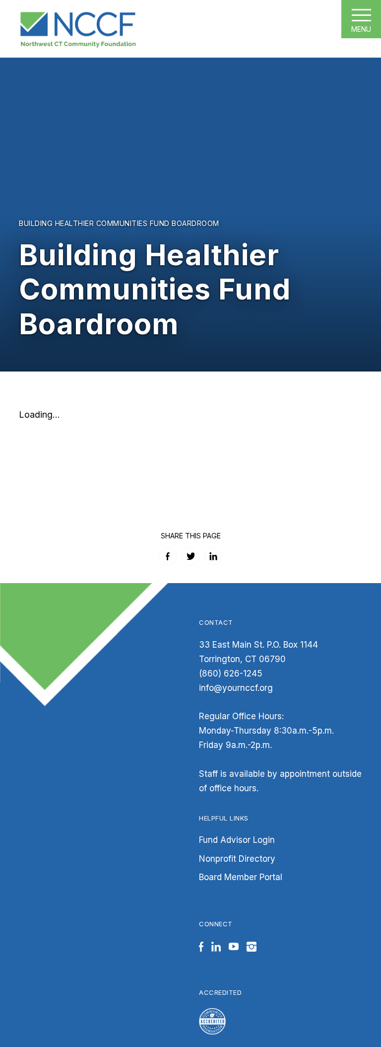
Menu (361, 29)
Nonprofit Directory (237, 859)
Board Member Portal (240, 877)
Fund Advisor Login (237, 840)
